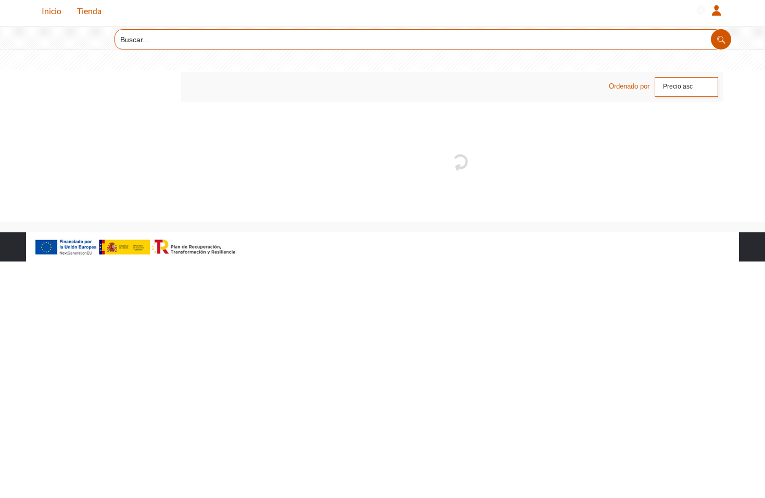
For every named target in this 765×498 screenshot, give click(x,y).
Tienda (89, 11)
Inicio (51, 11)
